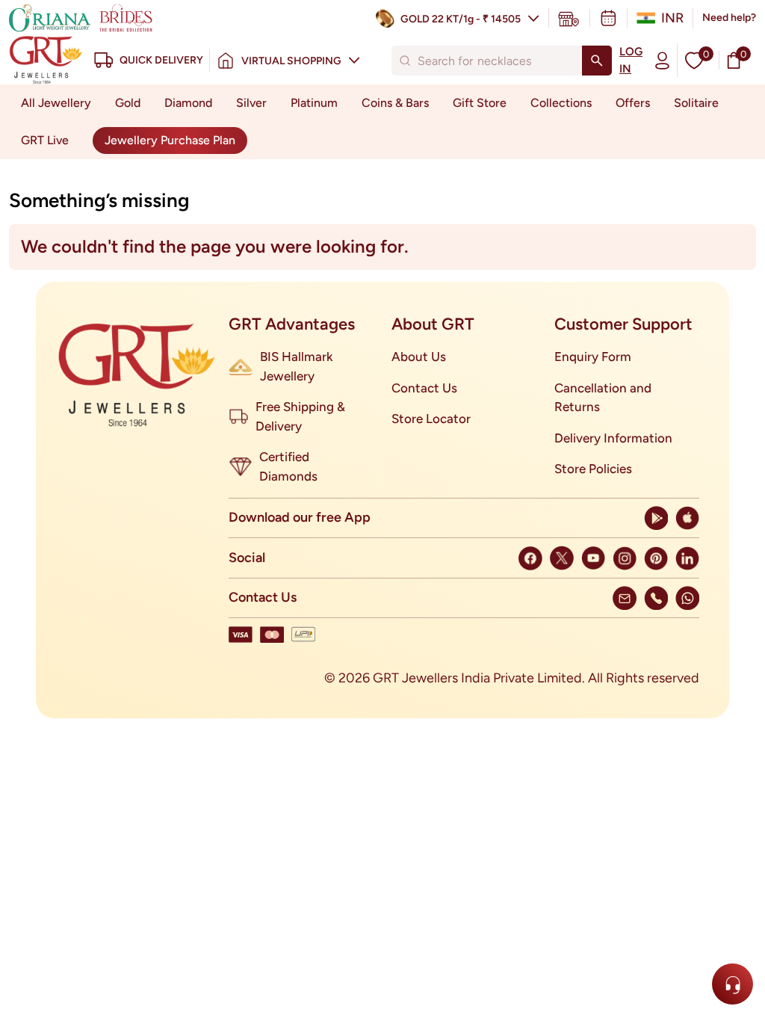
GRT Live (45, 140)
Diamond (188, 103)
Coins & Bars (395, 103)
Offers (633, 103)
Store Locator (431, 418)
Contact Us (424, 387)
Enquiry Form (592, 356)
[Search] (597, 60)
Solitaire (696, 103)
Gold (127, 103)
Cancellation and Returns (602, 397)
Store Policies (593, 468)
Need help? (729, 17)
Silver (251, 103)
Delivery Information (613, 438)
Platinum (314, 103)
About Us (418, 356)
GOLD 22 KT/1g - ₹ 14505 (460, 19)
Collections (561, 103)
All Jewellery (56, 103)
